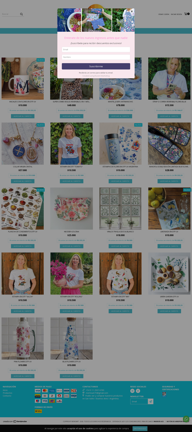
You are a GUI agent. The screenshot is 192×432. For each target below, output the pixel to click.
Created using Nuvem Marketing (96, 76)
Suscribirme (96, 66)
